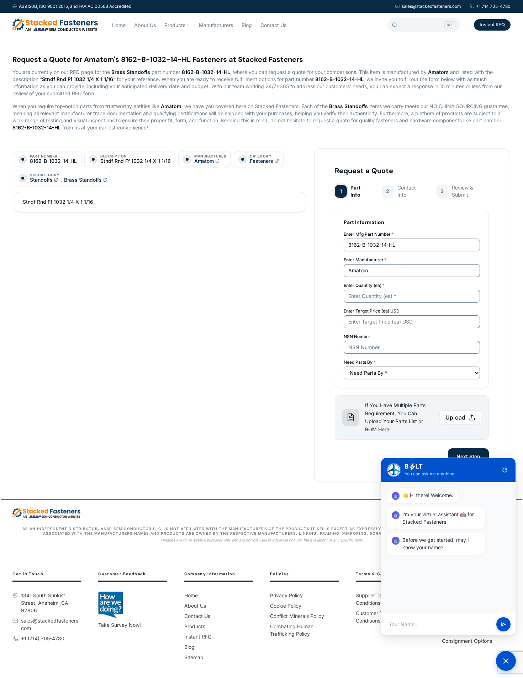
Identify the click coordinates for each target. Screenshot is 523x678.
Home (119, 25)
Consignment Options (467, 641)
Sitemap (194, 657)
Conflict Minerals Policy (297, 616)
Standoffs (41, 180)
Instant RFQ (492, 24)
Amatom (204, 161)
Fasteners (261, 161)
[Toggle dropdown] (188, 25)
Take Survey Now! (119, 625)
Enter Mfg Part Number (368, 234)
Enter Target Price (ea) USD (372, 311)
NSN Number (357, 336)
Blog (247, 25)
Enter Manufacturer (365, 259)
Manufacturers (216, 25)
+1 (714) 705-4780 (42, 638)
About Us (145, 25)
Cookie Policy (285, 606)
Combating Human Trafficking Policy (291, 630)
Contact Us (273, 25)
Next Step (468, 456)
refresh (504, 470)
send (503, 624)
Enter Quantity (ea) (364, 285)
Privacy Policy (286, 595)
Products (174, 25)
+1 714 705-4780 (493, 6)
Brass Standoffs (83, 180)
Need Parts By (359, 362)
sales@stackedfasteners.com (431, 6)
